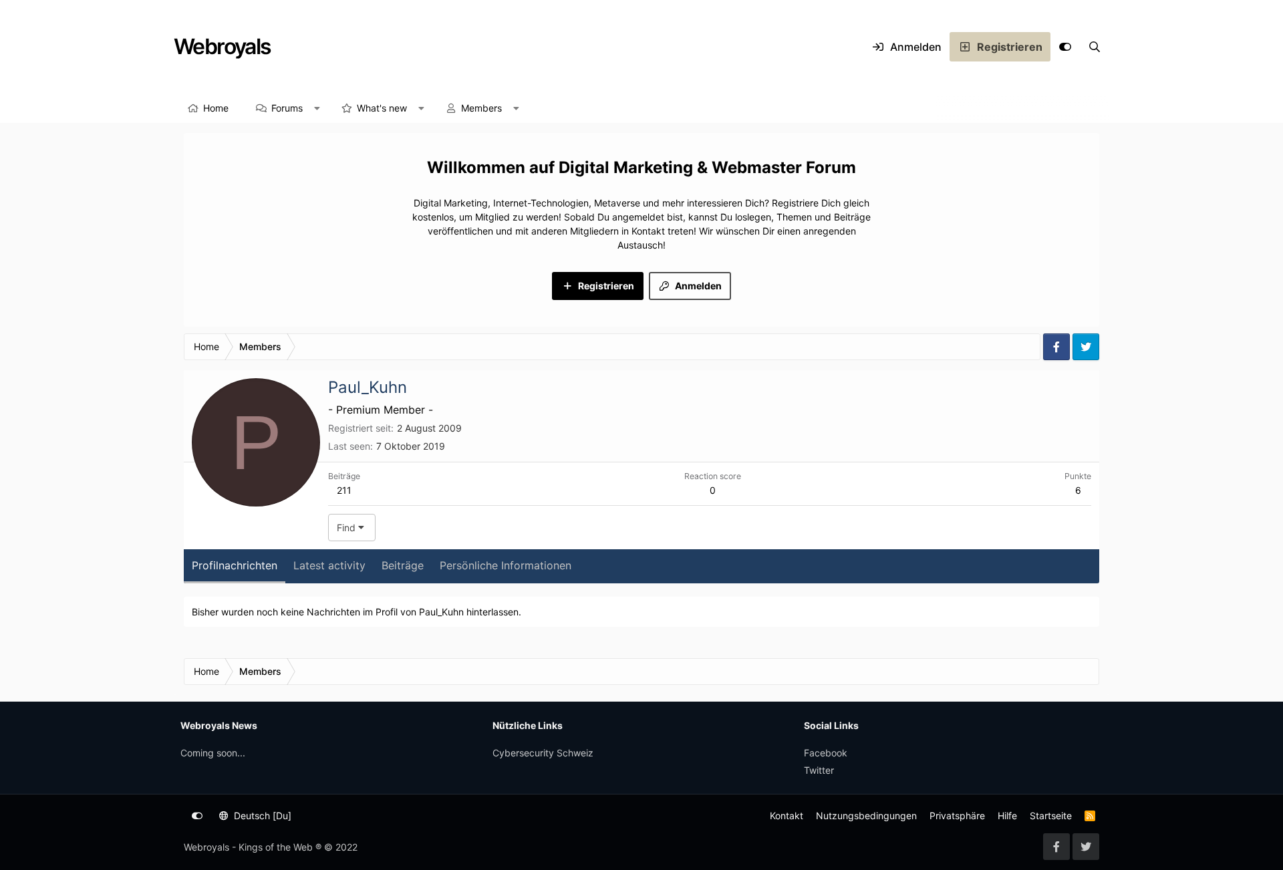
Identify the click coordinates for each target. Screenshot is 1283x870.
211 (344, 490)
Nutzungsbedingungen (866, 815)
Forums (287, 108)
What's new (382, 108)
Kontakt (786, 815)
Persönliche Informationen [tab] (505, 565)
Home (216, 108)
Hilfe (1007, 815)
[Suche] (1094, 46)
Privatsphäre (957, 815)
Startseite (1051, 815)
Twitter (819, 770)
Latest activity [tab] (329, 565)
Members (481, 108)
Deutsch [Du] (261, 815)
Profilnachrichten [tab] (234, 565)
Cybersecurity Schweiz (542, 752)
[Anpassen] (1065, 46)
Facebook (825, 752)
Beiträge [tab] (403, 565)
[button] (317, 108)
